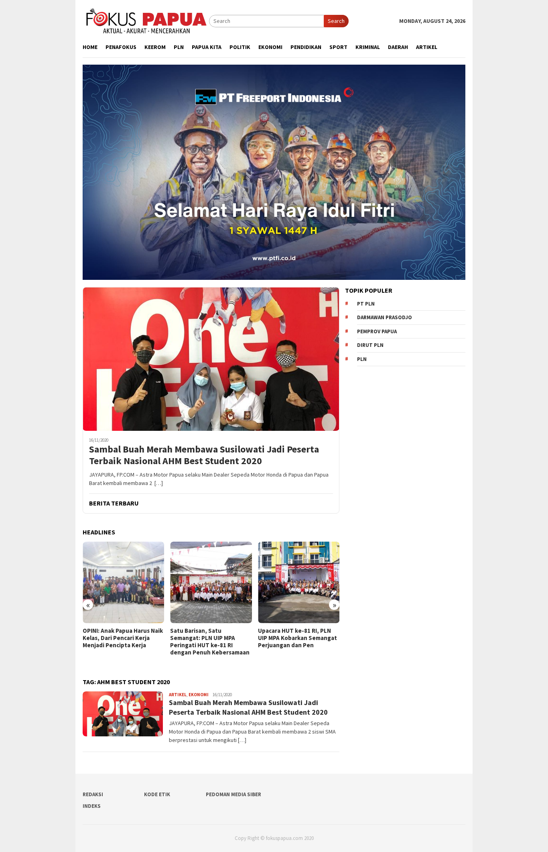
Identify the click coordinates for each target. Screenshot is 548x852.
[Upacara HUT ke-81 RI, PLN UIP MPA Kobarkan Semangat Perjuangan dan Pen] (298, 582)
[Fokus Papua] (146, 20)
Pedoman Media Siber (233, 794)
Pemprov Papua (377, 331)
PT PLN (366, 303)
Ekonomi (199, 694)
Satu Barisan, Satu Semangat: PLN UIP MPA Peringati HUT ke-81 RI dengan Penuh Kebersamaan (210, 641)
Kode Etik (157, 794)
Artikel (178, 694)
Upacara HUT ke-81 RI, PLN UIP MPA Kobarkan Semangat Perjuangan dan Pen (297, 638)
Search (336, 20)
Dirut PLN (370, 345)
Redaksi (93, 794)
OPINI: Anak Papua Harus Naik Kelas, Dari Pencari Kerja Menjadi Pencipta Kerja (123, 638)
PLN (362, 359)
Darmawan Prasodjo (384, 317)
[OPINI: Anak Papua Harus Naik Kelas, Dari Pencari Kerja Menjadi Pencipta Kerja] (123, 582)
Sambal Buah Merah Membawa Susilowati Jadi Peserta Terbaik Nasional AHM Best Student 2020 (204, 455)
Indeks (92, 806)
